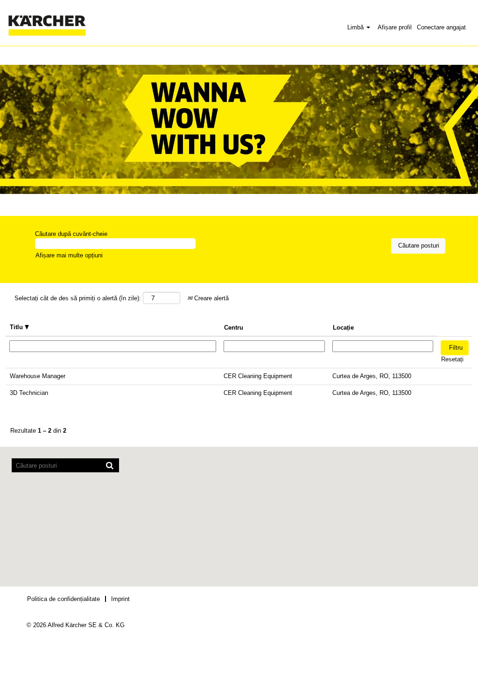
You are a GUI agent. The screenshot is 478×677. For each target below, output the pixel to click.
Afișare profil (395, 27)
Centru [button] (233, 327)
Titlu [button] (17, 327)
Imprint (120, 598)
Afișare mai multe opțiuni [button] (69, 255)
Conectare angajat (441, 27)
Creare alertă (210, 298)
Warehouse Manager (37, 376)
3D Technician (29, 392)
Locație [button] (343, 327)
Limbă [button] (356, 27)
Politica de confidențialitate (63, 598)
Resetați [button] (452, 359)
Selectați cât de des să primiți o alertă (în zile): (77, 298)
